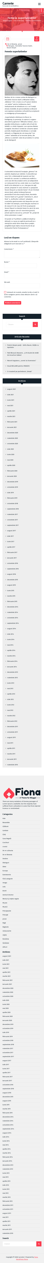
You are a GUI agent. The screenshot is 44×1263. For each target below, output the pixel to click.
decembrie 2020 (12, 433)
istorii (4, 891)
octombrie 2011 (12, 732)
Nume (7, 262)
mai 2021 (10, 405)
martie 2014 (11, 656)
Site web (7, 282)
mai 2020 (10, 460)
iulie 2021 (10, 395)
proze (20, 44)
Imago (5, 883)
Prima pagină (7, 21)
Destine (5, 858)
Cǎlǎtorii (5, 826)
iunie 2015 (10, 590)
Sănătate (6, 943)
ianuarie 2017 (12, 558)
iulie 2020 (10, 449)
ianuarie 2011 (12, 759)
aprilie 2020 (11, 465)
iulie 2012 (10, 699)
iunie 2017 (10, 541)
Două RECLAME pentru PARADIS (18, 366)
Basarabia (6, 822)
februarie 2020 (12, 471)
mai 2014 (10, 645)
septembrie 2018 (13, 509)
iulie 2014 (10, 634)
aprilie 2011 (11, 748)
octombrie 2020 (12, 443)
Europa (5, 871)
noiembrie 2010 (12, 765)
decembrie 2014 (12, 607)
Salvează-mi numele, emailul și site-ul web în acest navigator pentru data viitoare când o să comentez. (21, 294)
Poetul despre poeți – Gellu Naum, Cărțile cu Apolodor (23, 346)
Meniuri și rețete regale (11, 899)
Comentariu (9, 249)
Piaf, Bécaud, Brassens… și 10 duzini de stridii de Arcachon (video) (22, 354)
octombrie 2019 (12, 487)
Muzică (5, 907)
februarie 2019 (12, 498)
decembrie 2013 (12, 672)
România (6, 939)
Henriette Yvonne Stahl (23, 46)
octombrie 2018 (12, 503)
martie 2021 (11, 416)
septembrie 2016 (13, 569)
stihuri (5, 947)
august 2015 (11, 585)
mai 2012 (10, 710)
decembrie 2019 (12, 482)
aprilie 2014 (11, 650)
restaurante (7, 931)
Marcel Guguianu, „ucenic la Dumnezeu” (21, 360)
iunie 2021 (10, 400)
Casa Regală (7, 838)
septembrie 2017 (13, 525)
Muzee (5, 903)
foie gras (11, 46)
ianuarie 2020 (12, 476)
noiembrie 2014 (12, 612)
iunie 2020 (10, 454)
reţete (5, 935)
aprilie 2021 (11, 411)
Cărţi (4, 834)
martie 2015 (11, 596)
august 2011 (11, 737)
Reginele (6, 927)
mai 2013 (10, 688)
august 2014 (11, 629)
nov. (36, 39)
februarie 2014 (12, 661)
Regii (4, 923)
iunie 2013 (10, 683)
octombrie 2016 (12, 563)
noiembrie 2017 (12, 514)
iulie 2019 (10, 493)
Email (6, 272)
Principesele (7, 911)
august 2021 (11, 389)
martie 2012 (11, 716)
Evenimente (7, 875)
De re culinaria (8, 850)
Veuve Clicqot (11, 48)
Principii (5, 915)
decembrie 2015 (12, 580)
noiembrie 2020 (12, 438)
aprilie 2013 (11, 694)
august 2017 (11, 531)
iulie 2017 (10, 536)
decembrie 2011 (12, 726)
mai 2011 (10, 743)
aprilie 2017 (11, 547)
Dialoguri (6, 863)
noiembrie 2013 (12, 678)
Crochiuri (6, 842)
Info (4, 887)
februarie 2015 (12, 601)
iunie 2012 (10, 705)
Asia (4, 818)
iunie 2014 (10, 639)
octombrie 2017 (12, 520)
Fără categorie (8, 879)
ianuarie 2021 (12, 427)
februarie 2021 (12, 422)
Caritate (5, 830)
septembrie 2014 (13, 623)
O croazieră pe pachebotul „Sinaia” (19, 371)
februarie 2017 (12, 552)
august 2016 (11, 574)
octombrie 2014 (12, 618)
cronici (5, 846)
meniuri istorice (8, 895)
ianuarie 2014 (12, 667)
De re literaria (19, 21)
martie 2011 (11, 754)
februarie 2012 (12, 721)
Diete (4, 867)
